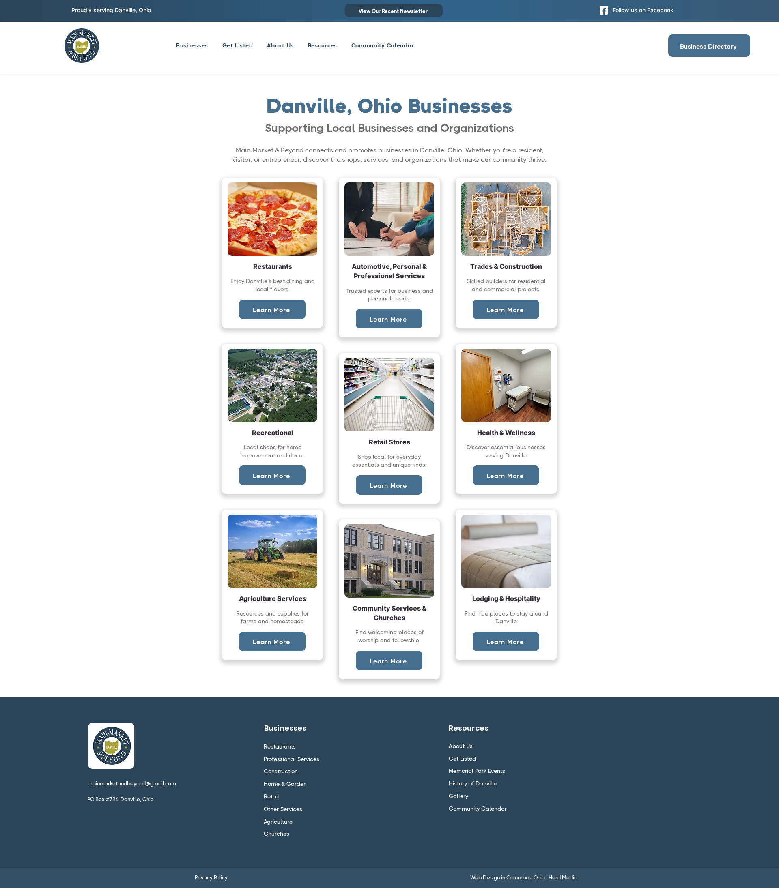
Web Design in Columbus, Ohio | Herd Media (523, 878)
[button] (322, 45)
